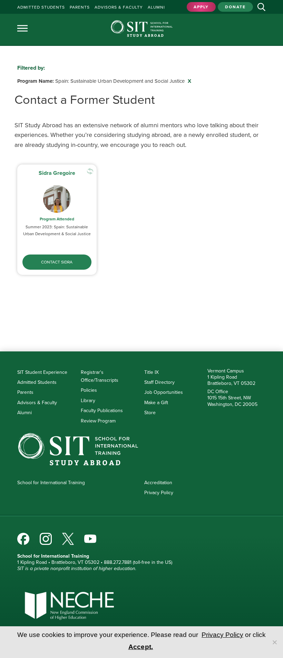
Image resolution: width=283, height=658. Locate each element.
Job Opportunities (163, 392)
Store (150, 412)
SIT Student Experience (42, 372)
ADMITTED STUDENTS (41, 7)
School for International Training (51, 482)
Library (88, 400)
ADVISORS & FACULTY (119, 7)
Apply (201, 7)
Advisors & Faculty (37, 402)
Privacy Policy (158, 492)
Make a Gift (156, 402)
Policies (89, 390)
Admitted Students (37, 382)
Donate (235, 7)
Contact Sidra (56, 262)
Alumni (24, 412)
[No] (274, 642)
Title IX (151, 372)
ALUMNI (156, 7)
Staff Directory (159, 382)
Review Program (98, 421)
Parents (25, 392)
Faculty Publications (102, 410)
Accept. (140, 646)
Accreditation (158, 482)
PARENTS (80, 7)
